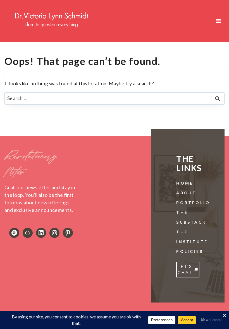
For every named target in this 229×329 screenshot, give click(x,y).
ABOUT (186, 192)
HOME (184, 183)
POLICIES (189, 251)
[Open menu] (218, 20)
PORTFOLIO (193, 202)
